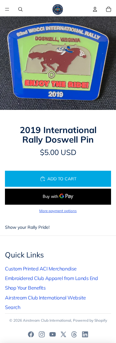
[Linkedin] (85, 334)
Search (12, 307)
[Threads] (74, 334)
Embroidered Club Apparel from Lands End (51, 278)
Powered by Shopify (90, 320)
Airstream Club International (47, 320)
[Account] (95, 9)
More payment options (58, 210)
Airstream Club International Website (45, 298)
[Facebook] (31, 334)
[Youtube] (52, 334)
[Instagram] (41, 334)
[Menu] (7, 9)
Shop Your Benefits (25, 288)
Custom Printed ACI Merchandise (41, 269)
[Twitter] (63, 334)
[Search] (20, 9)
